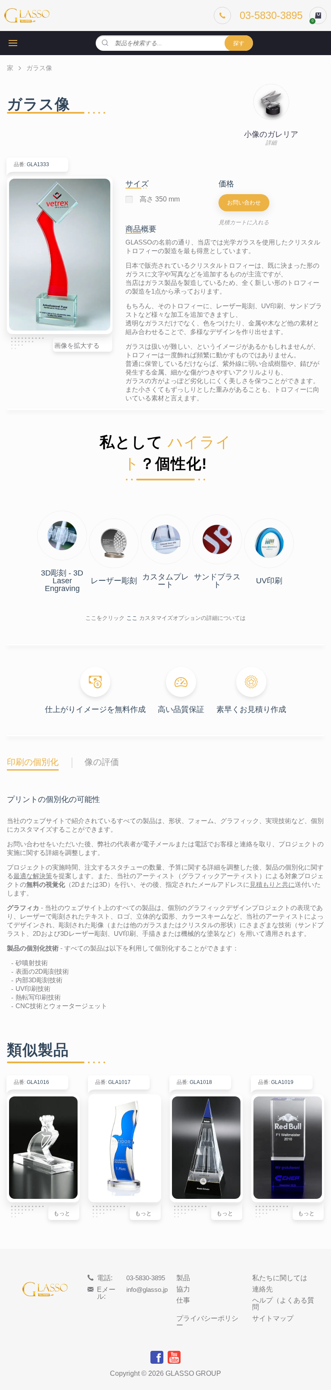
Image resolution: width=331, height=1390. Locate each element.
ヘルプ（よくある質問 (283, 1304)
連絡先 (262, 1289)
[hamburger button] (13, 43)
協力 (183, 1289)
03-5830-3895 (145, 1278)
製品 (183, 1278)
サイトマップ (273, 1318)
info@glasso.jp (147, 1289)
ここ (131, 618)
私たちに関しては (279, 1278)
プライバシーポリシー (207, 1322)
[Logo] (27, 15)
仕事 (183, 1300)
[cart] (318, 15)
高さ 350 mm (160, 199)
